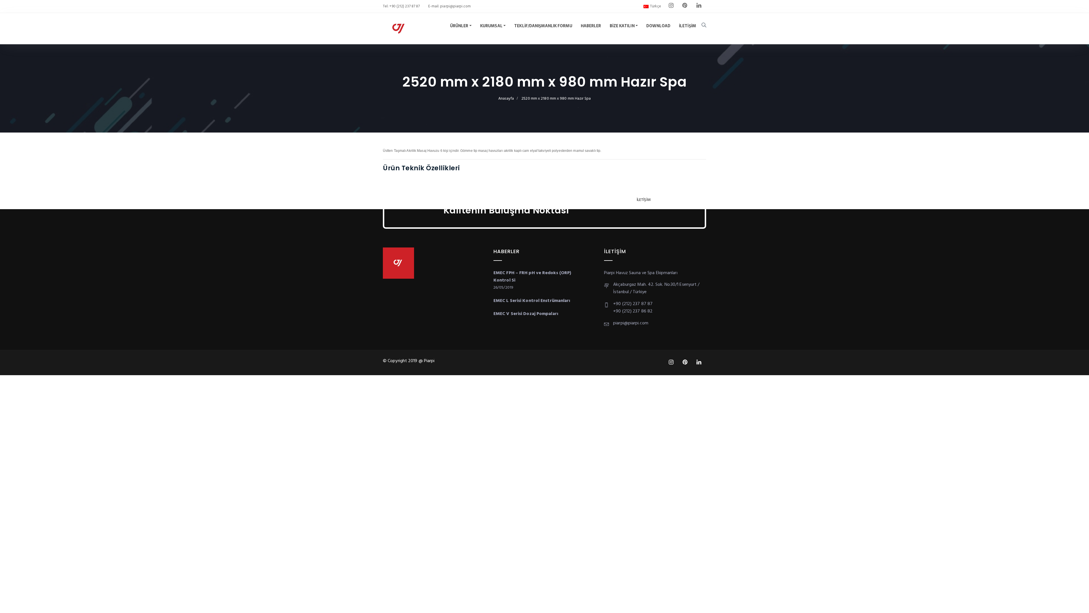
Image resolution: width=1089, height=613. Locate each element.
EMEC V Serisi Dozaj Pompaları (525, 314)
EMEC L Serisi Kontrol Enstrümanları (531, 301)
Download (658, 26)
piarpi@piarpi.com (455, 6)
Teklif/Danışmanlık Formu (543, 26)
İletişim (687, 26)
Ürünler (459, 26)
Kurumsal (491, 26)
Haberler (591, 26)
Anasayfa (506, 98)
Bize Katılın (622, 26)
